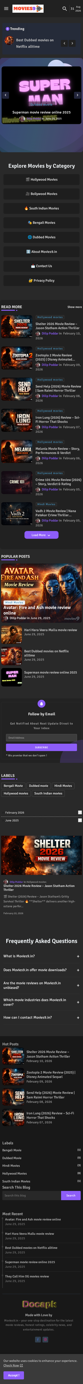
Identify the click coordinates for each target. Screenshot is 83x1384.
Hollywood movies (16, 793)
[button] (64, 8)
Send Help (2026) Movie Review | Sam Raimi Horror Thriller (58, 388)
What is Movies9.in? (41, 956)
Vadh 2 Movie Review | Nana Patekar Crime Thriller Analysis (56, 513)
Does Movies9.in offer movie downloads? (41, 970)
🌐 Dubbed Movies (42, 237)
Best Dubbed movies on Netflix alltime (35, 43)
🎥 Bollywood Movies (41, 194)
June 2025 (43, 820)
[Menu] (6, 8)
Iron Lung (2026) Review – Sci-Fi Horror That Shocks (58, 419)
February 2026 (43, 812)
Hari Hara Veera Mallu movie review (50, 630)
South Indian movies (48, 793)
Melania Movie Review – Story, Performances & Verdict (58, 451)
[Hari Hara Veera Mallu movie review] (11, 635)
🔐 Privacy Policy (41, 280)
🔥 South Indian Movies (41, 208)
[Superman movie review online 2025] (41, 95)
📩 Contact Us (41, 266)
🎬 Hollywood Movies (42, 179)
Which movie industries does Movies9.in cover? (41, 1002)
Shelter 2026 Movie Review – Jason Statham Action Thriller (58, 326)
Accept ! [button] (13, 1375)
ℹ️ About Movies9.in (41, 252)
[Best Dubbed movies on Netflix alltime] (9, 40)
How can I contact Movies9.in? (41, 1017)
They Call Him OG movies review (27, 1276)
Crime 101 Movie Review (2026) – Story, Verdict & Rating (58, 482)
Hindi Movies (63, 786)
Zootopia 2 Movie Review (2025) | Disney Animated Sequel (54, 357)
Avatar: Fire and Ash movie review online (33, 1219)
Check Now (11, 1365)
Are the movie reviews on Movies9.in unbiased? (41, 985)
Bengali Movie (13, 786)
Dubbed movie (38, 786)
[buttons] (38, 1339)
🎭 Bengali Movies (41, 223)
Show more (75, 307)
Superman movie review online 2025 (41, 112)
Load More (39, 535)
